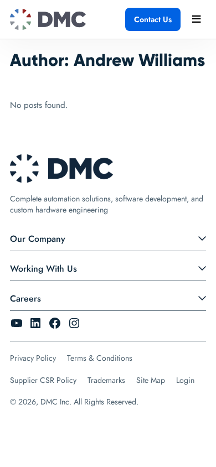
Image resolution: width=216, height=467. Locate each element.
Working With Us (43, 268)
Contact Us (153, 19)
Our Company (37, 238)
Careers (25, 298)
